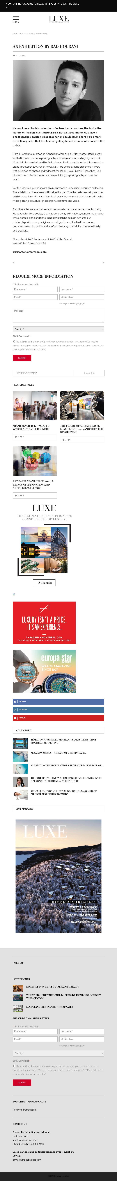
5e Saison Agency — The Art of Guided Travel (58, 752)
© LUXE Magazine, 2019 (58, 1176)
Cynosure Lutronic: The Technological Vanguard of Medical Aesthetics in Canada (64, 793)
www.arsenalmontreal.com (30, 252)
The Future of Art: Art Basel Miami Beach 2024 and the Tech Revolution (81, 429)
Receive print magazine (24, 1110)
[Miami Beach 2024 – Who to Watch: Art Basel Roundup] (35, 405)
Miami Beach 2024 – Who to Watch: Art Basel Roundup (31, 427)
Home (15, 34)
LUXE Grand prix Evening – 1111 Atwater (49, 1006)
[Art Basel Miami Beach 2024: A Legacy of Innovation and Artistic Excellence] (35, 461)
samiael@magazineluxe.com (27, 1160)
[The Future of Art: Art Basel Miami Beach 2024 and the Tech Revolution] (82, 405)
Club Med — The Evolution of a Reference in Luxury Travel (67, 765)
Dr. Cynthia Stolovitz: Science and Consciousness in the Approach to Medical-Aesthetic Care (66, 780)
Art (21, 34)
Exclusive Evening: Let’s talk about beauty (52, 986)
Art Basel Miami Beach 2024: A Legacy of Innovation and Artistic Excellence (33, 484)
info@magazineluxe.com (25, 1140)
